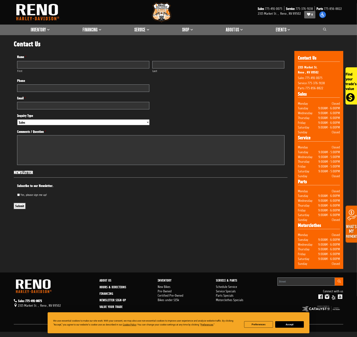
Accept (289, 324)
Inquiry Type (25, 115)
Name (21, 57)
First (19, 71)
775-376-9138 (316, 82)
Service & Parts (226, 280)
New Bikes (164, 286)
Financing (106, 294)
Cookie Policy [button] (129, 324)
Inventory (164, 280)
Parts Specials (225, 295)
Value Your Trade (111, 307)
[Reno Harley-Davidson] (39, 12)
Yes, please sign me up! (33, 194)
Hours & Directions (112, 287)
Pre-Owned (165, 290)
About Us (105, 280)
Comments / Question (31, 131)
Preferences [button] (207, 324)
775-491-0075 (313, 77)
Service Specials (226, 290)
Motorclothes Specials (229, 299)
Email (21, 98)
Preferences (259, 324)
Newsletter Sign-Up (112, 300)
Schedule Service (226, 286)
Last (154, 71)
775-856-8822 (314, 87)
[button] (322, 14)
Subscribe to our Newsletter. (35, 186)
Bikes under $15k (168, 299)
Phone (21, 80)
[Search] (339, 281)
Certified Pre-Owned (170, 295)
